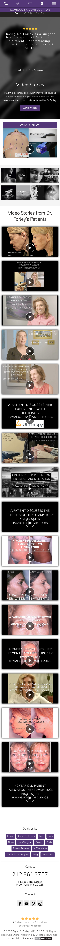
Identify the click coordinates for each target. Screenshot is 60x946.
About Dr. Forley (26, 836)
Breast (39, 842)
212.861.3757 (32, 12)
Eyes (50, 836)
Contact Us (47, 854)
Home (10, 836)
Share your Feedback (30, 925)
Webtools (41, 935)
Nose (11, 842)
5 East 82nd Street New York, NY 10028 (30, 883)
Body (49, 842)
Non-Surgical (24, 842)
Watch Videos (30, 108)
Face (41, 836)
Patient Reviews (21, 848)
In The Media (40, 848)
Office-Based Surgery (18, 854)
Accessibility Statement (21, 938)
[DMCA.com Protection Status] (43, 938)
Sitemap (52, 935)
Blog (35, 854)
